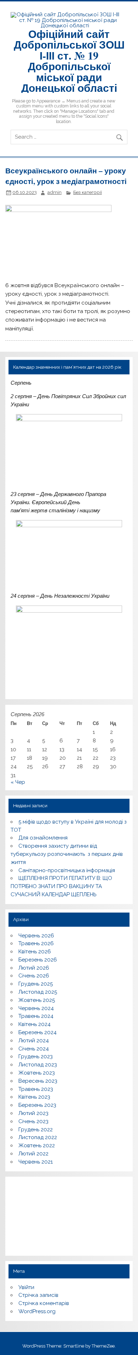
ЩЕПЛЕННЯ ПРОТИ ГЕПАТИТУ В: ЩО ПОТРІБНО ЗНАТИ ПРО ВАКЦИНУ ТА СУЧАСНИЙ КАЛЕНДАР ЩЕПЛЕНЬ (61, 886)
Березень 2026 (37, 960)
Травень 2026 (36, 943)
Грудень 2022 (35, 1129)
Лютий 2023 (33, 1113)
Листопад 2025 (37, 992)
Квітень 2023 (34, 1097)
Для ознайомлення (43, 838)
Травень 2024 (35, 1016)
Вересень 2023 (37, 1081)
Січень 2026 (33, 975)
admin (54, 192)
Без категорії (87, 192)
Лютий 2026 (33, 968)
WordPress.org (37, 1311)
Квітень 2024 (34, 1024)
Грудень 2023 (35, 1056)
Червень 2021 (35, 1162)
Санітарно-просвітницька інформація (66, 870)
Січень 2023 (33, 1121)
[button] (19, 1211)
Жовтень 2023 (36, 1073)
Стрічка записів (38, 1295)
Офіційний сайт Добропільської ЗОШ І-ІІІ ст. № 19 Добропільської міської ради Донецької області (69, 60)
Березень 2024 (37, 1032)
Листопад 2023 (37, 1064)
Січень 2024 (33, 1048)
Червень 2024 (36, 1008)
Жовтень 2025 (36, 1000)
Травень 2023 (35, 1089)
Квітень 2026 (34, 951)
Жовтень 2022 (36, 1145)
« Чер (18, 782)
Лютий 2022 (33, 1153)
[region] (69, 1216)
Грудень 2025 (35, 984)
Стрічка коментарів (43, 1303)
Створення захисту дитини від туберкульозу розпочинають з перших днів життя (67, 854)
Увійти (26, 1287)
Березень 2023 (37, 1105)
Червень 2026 (36, 935)
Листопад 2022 (37, 1137)
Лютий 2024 (33, 1040)
